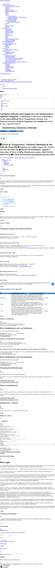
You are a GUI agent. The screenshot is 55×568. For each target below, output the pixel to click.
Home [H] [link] (5, 4)
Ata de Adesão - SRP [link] (9, 71)
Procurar (15, 523)
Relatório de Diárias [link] (12, 19)
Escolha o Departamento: (5, 325)
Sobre (4, 161)
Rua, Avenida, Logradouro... (6, 438)
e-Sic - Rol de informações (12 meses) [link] (13, 59)
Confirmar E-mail (3, 432)
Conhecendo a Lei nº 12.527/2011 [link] (12, 6)
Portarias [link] (7, 7)
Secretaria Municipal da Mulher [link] (12, 38)
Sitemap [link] (7, 23)
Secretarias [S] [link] (6, 28)
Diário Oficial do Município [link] (11, 11)
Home (4, 86)
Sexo (1, 448)
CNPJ (1, 425)
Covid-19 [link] (5, 48)
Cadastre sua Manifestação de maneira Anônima (10, 452)
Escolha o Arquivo (20, 333)
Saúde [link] (6, 37)
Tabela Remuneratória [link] (12, 18)
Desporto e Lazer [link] (9, 32)
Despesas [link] (7, 47)
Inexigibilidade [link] (8, 70)
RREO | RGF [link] (8, 44)
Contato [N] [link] (5, 50)
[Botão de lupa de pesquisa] (1, 96)
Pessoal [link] (7, 14)
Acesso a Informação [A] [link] (8, 5)
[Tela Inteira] (3, 173)
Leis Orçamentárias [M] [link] (8, 41)
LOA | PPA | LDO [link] (9, 42)
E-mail (1, 430)
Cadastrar (2, 453)
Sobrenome (2, 429)
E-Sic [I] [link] (4, 54)
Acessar (1, 541)
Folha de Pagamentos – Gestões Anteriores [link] (17, 17)
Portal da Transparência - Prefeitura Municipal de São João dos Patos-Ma (18, 157)
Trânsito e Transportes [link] (10, 40)
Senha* (1, 433)
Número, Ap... (3, 441)
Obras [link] (6, 36)
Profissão (2, 436)
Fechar (2, 189)
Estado (1, 443)
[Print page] (4, 173)
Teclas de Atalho (7, 160)
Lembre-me (4, 540)
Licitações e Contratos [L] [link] (8, 63)
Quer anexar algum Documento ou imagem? (9, 331)
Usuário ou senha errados (9, 541)
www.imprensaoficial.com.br (25, 266)
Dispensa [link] (7, 69)
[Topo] (2, 173)
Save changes (7, 565)
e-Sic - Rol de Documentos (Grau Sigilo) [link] (14, 58)
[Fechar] (0, 178)
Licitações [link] (7, 64)
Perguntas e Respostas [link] (10, 52)
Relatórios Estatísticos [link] (10, 57)
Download (5, 163)
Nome (1, 427)
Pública (4, 530)
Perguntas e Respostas (8, 164)
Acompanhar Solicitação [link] (10, 55)
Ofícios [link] (6, 13)
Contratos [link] (7, 65)
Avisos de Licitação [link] (9, 25)
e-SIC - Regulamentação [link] (10, 60)
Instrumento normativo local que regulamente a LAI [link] (16, 61)
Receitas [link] (7, 46)
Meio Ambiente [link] (8, 35)
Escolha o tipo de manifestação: (7, 324)
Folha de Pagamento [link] (12, 16)
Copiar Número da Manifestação (7, 382)
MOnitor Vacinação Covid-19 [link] (11, 49)
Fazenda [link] (7, 34)
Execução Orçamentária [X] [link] (9, 43)
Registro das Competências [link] (14, 22)
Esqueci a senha (3, 543)
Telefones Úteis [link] (8, 53)
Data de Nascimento (4, 450)
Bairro (1, 440)
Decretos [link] (7, 8)
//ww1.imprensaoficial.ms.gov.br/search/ (27, 275)
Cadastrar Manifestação (5, 336)
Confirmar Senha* (4, 434)
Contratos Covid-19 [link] (9, 67)
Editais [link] (6, 12)
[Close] (0, 371)
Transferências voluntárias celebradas (10, 88)
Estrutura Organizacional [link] (10, 20)
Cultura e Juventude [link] (9, 31)
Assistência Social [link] (9, 30)
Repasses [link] (7, 26)
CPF (1, 423)
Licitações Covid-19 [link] (9, 66)
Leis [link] (6, 24)
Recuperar (2, 557)
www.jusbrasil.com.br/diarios (31, 247)
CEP (1, 437)
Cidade (1, 445)
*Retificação (6, 162)
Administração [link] (8, 29)
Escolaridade (2, 449)
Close (2, 565)
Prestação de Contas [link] (9, 10)
